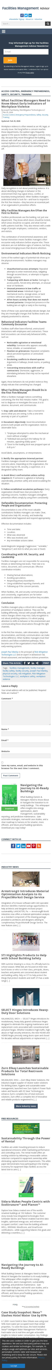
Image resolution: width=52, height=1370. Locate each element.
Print (46, 663)
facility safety (9, 670)
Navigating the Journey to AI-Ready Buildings (34, 788)
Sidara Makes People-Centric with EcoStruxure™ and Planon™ (25, 1203)
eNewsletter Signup (16, 19)
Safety (38, 115)
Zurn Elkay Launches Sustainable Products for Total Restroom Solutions (25, 1071)
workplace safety (27, 676)
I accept (13, 1365)
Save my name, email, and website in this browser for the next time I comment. (22, 767)
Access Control (9, 115)
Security (45, 115)
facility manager (38, 668)
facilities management (19, 668)
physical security (10, 673)
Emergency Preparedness (26, 115)
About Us (29, 19)
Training (6, 117)
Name (5, 729)
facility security (22, 670)
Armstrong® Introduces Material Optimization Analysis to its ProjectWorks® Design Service (25, 894)
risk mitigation (24, 673)
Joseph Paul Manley (9, 652)
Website (5, 751)
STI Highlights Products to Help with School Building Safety (23, 956)
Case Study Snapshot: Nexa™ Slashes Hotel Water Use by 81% (24, 1313)
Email (4, 740)
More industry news (26, 1106)
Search (48, 24)
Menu (3, 33)
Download (9, 808)
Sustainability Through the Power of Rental (25, 1139)
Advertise (38, 19)
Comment (7, 698)
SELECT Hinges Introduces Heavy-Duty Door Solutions (25, 1011)
